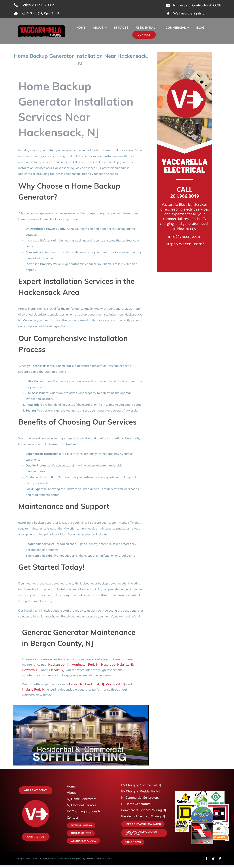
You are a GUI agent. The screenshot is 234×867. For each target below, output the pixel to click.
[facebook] (206, 858)
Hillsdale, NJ (55, 670)
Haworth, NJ (31, 670)
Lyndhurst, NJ (94, 684)
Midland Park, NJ (34, 689)
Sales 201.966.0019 (38, 5)
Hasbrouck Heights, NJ (117, 664)
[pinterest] (219, 858)
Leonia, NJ (76, 684)
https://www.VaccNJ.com (69, 858)
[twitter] (213, 858)
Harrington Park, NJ (86, 664)
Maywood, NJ (115, 684)
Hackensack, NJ (59, 664)
